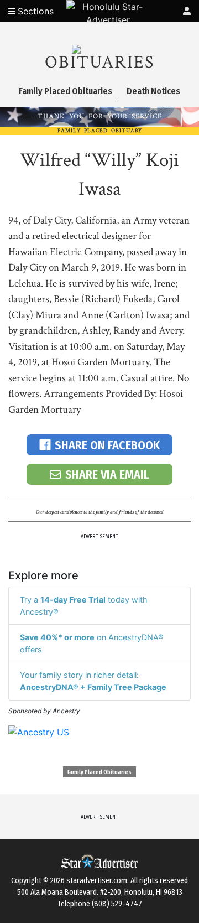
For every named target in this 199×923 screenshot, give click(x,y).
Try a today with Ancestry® (84, 605)
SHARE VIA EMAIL (107, 474)
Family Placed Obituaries (99, 772)
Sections (34, 11)
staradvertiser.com (96, 880)
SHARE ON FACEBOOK (107, 445)
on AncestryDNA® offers (92, 643)
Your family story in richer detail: (93, 681)
